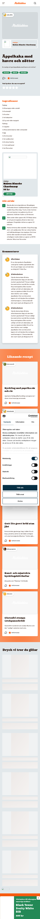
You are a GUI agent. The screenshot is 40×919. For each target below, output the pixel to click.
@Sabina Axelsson (17, 274)
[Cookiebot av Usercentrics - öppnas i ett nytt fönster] (28, 416)
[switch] (34, 465)
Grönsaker (23, 72)
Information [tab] (20, 422)
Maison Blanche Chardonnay (24, 45)
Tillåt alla (20, 488)
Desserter (6, 72)
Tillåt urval (20, 494)
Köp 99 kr (9, 194)
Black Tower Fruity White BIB (25, 908)
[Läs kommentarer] (4, 78)
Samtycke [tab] (7, 422)
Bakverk (15, 72)
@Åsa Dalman (15, 259)
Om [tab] (32, 422)
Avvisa (20, 501)
